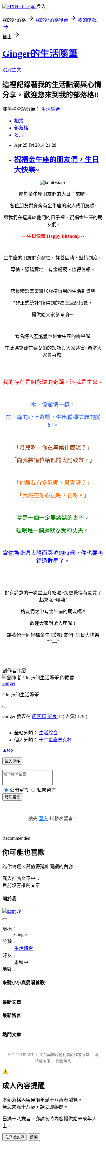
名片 (19, 134)
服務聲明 (63, 1061)
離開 (34, 1137)
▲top (7, 750)
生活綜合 (50, 109)
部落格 (21, 127)
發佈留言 (12, 797)
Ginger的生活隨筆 (40, 53)
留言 (52, 716)
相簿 (19, 120)
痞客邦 (39, 716)
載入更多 (12, 761)
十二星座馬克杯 (55, 739)
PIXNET (27, 1054)
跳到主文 (11, 69)
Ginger (8, 683)
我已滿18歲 (14, 1137)
